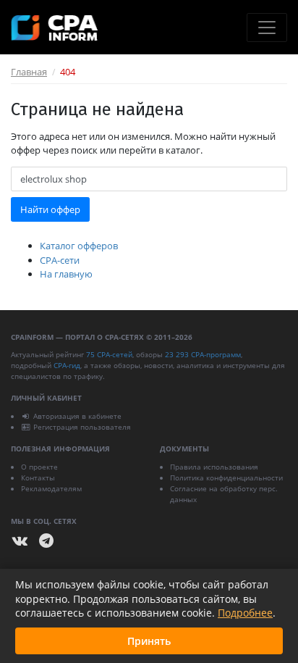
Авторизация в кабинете (77, 416)
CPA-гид (67, 365)
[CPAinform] (54, 28)
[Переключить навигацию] (267, 27)
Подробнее (245, 613)
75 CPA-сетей (109, 354)
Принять (149, 641)
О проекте (39, 467)
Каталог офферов (79, 245)
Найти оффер (50, 209)
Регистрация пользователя (82, 427)
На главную (66, 273)
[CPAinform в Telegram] (46, 541)
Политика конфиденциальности (226, 477)
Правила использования (214, 467)
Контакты (38, 477)
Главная (29, 71)
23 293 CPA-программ (203, 354)
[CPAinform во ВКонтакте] (20, 541)
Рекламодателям (51, 488)
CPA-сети (60, 260)
